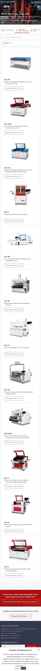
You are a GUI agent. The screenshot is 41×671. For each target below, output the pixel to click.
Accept (23, 668)
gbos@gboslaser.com (13, 638)
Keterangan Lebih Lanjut (13, 88)
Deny (17, 668)
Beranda (3, 20)
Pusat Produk (14, 20)
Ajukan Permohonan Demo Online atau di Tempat (19, 601)
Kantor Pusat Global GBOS (9, 626)
